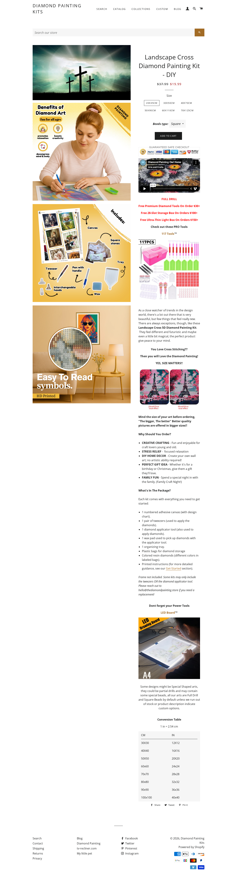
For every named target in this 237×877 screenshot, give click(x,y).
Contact (38, 843)
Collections (141, 9)
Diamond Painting (88, 843)
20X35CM (151, 102)
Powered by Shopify (191, 847)
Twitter (129, 843)
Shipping (38, 848)
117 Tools (168, 234)
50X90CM (150, 110)
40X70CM (186, 102)
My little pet (84, 853)
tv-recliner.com (87, 848)
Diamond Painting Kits (57, 9)
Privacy (37, 858)
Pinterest (131, 848)
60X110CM (168, 110)
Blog (177, 9)
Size (169, 96)
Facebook (131, 838)
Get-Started (173, 568)
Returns (38, 853)
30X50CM (169, 102)
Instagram (132, 853)
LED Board (168, 613)
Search (101, 9)
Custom (162, 9)
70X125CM (187, 110)
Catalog (119, 9)
